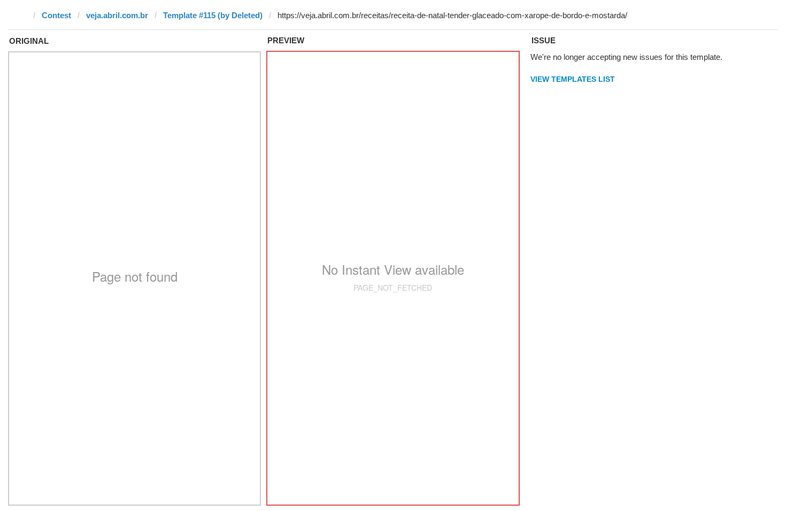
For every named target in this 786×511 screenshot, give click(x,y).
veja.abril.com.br (117, 15)
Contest (56, 15)
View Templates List (572, 79)
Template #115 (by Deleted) (213, 15)
